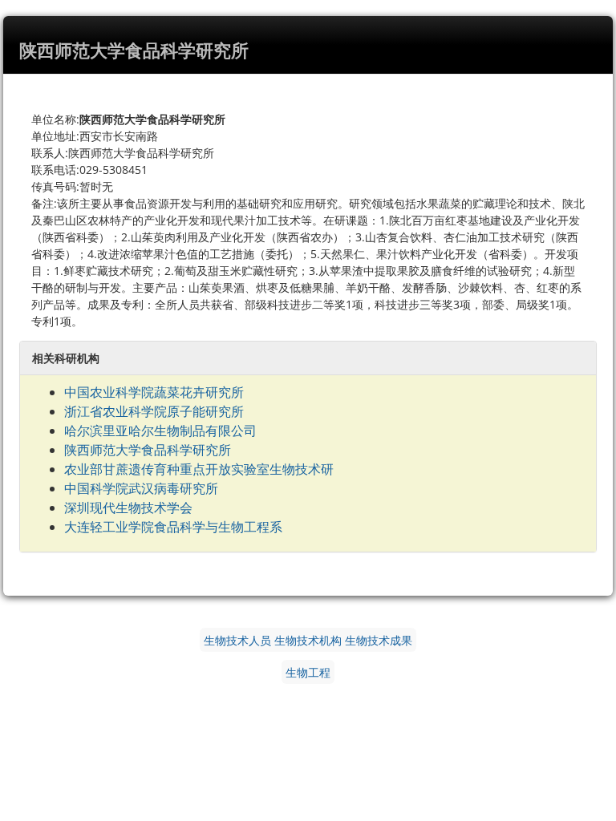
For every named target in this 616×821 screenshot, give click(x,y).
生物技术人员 (237, 640)
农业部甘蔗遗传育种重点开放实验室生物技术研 (199, 469)
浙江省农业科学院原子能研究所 (154, 411)
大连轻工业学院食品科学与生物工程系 (173, 527)
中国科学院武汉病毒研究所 (141, 488)
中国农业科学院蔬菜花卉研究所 (154, 392)
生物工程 (308, 672)
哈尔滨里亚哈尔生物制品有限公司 (160, 430)
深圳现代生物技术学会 (128, 507)
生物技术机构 (308, 640)
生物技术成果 (378, 640)
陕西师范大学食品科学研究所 (147, 450)
